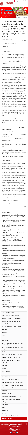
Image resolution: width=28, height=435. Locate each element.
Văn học (4, 407)
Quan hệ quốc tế (6, 371)
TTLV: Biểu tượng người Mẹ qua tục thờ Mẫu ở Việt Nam (14, 295)
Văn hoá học (5, 404)
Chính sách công (6, 332)
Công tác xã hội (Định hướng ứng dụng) (11, 326)
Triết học (4, 402)
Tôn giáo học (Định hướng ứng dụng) (11, 399)
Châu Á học (4, 329)
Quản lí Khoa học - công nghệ (9, 374)
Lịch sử (3, 351)
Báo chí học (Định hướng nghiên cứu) (11, 312)
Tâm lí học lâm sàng (7, 393)
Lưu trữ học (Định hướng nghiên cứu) (11, 357)
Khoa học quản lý (6, 340)
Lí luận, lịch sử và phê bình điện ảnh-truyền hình (14, 354)
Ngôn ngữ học (5, 363)
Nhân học (4, 365)
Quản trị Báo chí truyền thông (9, 388)
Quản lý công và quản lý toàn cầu (10, 415)
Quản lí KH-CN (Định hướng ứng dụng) (11, 379)
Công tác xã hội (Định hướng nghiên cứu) (12, 324)
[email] (16, 432)
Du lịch (3, 335)
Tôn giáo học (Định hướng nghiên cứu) (11, 396)
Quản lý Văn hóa (6, 376)
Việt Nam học (5, 410)
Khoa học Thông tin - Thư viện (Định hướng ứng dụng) (13, 348)
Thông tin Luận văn (7, 418)
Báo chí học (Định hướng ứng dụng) (10, 315)
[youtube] (14, 432)
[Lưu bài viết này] (25, 40)
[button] (17, 1)
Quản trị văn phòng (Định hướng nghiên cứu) (13, 382)
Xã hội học (4, 413)
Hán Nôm (4, 337)
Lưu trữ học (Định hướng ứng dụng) (11, 360)
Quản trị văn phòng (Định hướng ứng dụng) (12, 385)
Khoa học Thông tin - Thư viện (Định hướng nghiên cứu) (12, 344)
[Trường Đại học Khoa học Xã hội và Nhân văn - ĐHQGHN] (1, 3)
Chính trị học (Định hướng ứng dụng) (11, 321)
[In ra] (23, 40)
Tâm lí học (4, 390)
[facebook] (11, 432)
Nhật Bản (4, 368)
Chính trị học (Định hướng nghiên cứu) (11, 318)
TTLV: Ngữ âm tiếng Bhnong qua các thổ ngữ (12, 302)
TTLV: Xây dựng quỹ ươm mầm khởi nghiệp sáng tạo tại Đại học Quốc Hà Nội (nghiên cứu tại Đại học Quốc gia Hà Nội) (13, 225)
